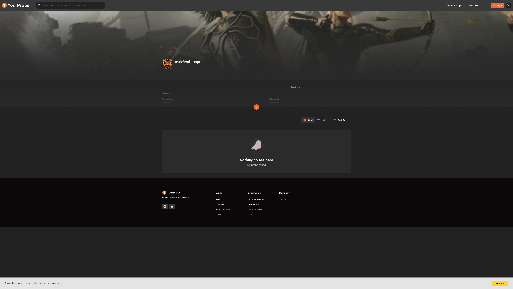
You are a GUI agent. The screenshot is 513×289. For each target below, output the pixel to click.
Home (218, 199)
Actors (218, 215)
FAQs (250, 215)
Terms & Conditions (256, 199)
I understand (500, 283)
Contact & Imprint (255, 209)
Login (499, 5)
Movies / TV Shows (223, 209)
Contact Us (283, 199)
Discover (474, 5)
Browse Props (454, 5)
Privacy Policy (253, 204)
